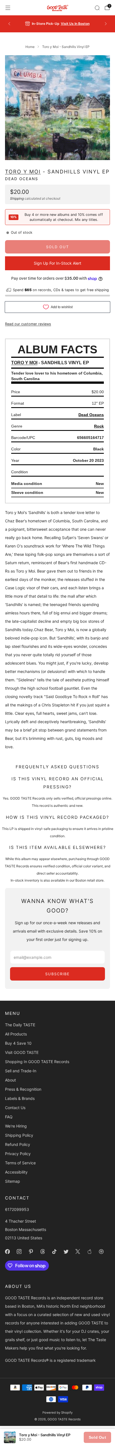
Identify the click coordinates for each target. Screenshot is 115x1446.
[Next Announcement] (105, 23)
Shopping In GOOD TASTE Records (37, 1061)
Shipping (17, 198)
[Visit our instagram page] (19, 1251)
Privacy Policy (18, 1153)
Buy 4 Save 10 (18, 1043)
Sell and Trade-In (20, 1070)
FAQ (9, 1116)
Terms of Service (20, 1162)
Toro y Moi (23, 171)
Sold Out (97, 1437)
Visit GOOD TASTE (22, 1052)
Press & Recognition (23, 1089)
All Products (16, 1034)
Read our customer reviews (28, 324)
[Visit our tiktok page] (54, 1251)
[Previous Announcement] (9, 23)
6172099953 (17, 1209)
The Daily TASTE (20, 1024)
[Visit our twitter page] (66, 1251)
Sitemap (12, 1181)
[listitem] (58, 23)
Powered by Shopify (57, 1412)
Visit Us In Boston (75, 23)
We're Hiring (16, 1126)
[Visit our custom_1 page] (89, 1251)
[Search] (97, 8)
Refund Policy (17, 1144)
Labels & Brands (20, 1098)
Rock (99, 426)
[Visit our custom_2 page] (101, 1251)
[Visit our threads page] (42, 1251)
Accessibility (16, 1172)
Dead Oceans (21, 179)
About (10, 1080)
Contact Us (15, 1107)
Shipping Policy (19, 1135)
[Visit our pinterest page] (31, 1251)
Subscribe (57, 974)
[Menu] (8, 8)
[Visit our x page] (77, 1251)
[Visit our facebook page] (7, 1251)
